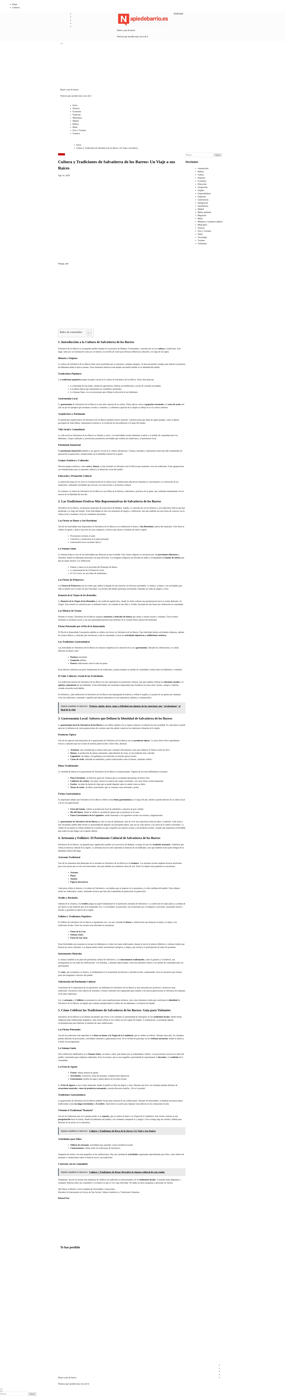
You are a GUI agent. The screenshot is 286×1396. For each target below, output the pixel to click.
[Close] (1, 1390)
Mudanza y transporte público (210, 222)
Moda (75, 127)
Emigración (202, 187)
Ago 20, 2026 (91, 1228)
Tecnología (202, 237)
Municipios (77, 118)
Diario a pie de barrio (126, 30)
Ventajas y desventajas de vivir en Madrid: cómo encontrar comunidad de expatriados (66, 1352)
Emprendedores (204, 193)
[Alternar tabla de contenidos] (87, 332)
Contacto (16, 7)
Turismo (201, 240)
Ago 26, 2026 (61, 1231)
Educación (202, 184)
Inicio (75, 105)
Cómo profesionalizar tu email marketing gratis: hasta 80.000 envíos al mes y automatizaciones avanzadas (78, 1222)
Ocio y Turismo (79, 130)
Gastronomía (203, 200)
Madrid (76, 121)
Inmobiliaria (203, 206)
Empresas (77, 115)
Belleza (76, 124)
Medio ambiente (204, 212)
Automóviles (203, 168)
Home (14, 4)
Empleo (201, 190)
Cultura (201, 175)
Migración (202, 215)
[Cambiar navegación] (61, 43)
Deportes (201, 178)
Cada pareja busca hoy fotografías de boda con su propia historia (92, 1216)
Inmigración (203, 203)
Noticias (76, 108)
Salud (200, 234)
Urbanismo (202, 243)
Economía (77, 111)
